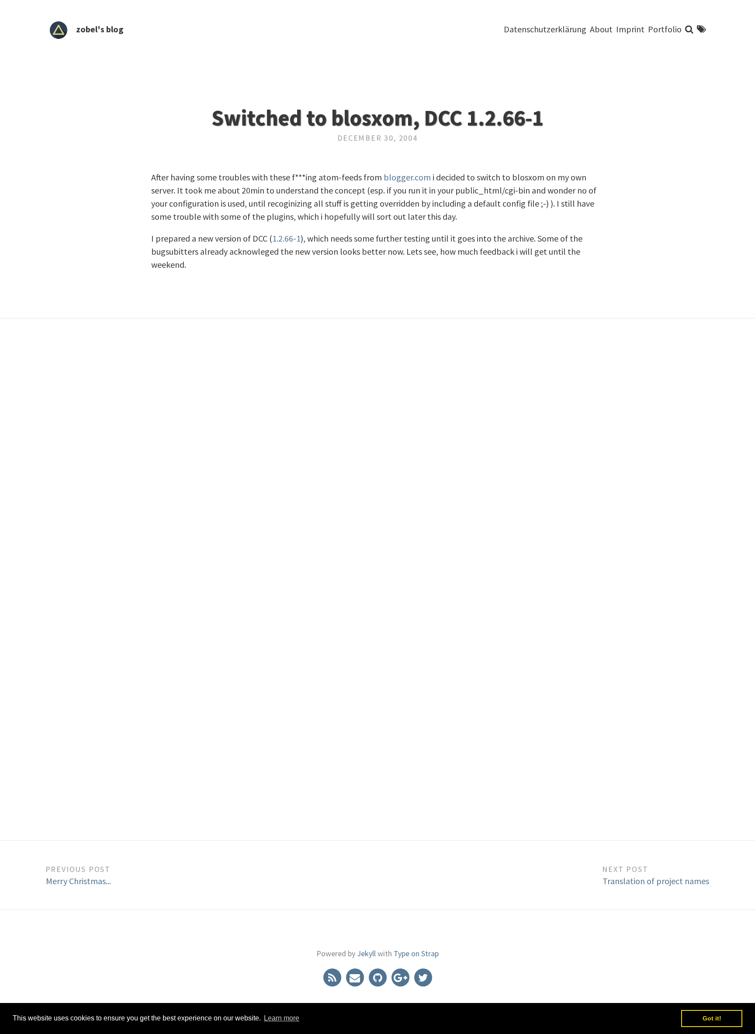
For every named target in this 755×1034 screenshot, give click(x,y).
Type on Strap (416, 953)
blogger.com (407, 177)
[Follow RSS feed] (333, 977)
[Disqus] (377, 465)
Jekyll (366, 953)
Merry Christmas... (78, 880)
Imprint (630, 29)
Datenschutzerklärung (545, 29)
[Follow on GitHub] (378, 977)
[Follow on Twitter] (422, 977)
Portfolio (665, 29)
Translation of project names (656, 880)
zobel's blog (100, 29)
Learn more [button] (281, 1018)
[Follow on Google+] (401, 977)
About (601, 29)
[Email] (355, 977)
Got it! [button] (712, 1018)
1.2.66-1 (286, 238)
